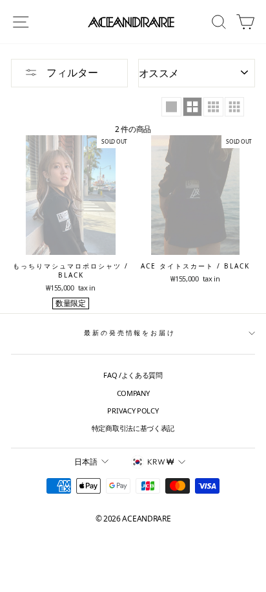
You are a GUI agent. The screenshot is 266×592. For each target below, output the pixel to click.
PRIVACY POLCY (132, 410)
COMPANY (133, 393)
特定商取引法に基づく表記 (133, 428)
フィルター (71, 72)
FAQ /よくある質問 (133, 375)
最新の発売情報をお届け (130, 333)
